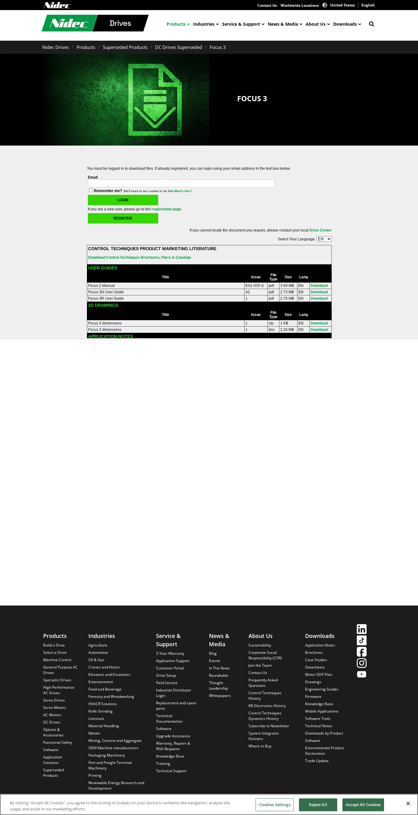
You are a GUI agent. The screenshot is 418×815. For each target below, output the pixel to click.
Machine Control (57, 659)
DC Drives (51, 722)
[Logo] (57, 5)
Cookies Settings (274, 804)
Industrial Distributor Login (173, 692)
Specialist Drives (57, 680)
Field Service (166, 682)
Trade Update (317, 760)
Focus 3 (218, 47)
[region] (209, 804)
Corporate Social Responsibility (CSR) (265, 655)
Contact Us (267, 5)
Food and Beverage (104, 689)
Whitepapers (220, 695)
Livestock (96, 718)
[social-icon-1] (362, 629)
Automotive (98, 652)
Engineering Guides (321, 689)
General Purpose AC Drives (60, 670)
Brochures (314, 652)
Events (214, 660)
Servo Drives (54, 700)
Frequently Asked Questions (263, 682)
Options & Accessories (53, 732)
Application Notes (320, 645)
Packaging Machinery (106, 755)
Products (175, 24)
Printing (95, 775)
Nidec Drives (55, 47)
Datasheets (315, 667)
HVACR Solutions (102, 703)
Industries (204, 24)
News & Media (283, 24)
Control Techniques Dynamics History (265, 715)
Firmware (313, 696)
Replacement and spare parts (176, 705)
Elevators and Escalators (109, 674)
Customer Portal (170, 668)
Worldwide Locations (300, 5)
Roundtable (218, 675)
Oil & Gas (96, 659)
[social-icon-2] (362, 641)
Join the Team (260, 665)
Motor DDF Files (318, 674)
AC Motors (52, 714)
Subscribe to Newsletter (268, 725)
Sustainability (259, 645)
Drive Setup (166, 675)
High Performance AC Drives (58, 690)
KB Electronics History (267, 705)
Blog (213, 653)
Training (163, 763)
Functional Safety (57, 742)
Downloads (345, 24)
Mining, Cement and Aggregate (115, 740)
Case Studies (316, 659)
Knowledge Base (170, 756)
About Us (316, 24)
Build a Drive (54, 645)
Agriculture (97, 645)
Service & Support (241, 24)
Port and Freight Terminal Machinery (110, 765)
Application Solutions (52, 759)
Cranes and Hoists (104, 667)
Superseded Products (125, 47)
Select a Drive (55, 652)
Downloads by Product (324, 733)
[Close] (408, 803)
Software (50, 749)
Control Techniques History (265, 695)
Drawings (313, 681)
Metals (94, 733)
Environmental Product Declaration (324, 750)
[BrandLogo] (95, 24)
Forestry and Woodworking (111, 696)
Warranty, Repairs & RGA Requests (173, 746)
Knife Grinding (100, 711)
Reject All (318, 804)
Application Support (172, 660)
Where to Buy (259, 746)
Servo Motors (54, 707)
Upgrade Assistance (173, 736)
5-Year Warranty (170, 653)
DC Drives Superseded (178, 47)
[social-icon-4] (362, 663)
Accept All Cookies (363, 804)
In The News (219, 668)
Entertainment (100, 681)
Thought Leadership (218, 685)
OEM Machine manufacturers (113, 747)
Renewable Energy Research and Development (116, 785)
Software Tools (317, 718)
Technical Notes (318, 725)
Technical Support (171, 770)
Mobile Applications (321, 711)
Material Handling (103, 725)
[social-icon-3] (362, 652)
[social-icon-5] (362, 675)
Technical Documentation (169, 718)
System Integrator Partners (263, 736)
